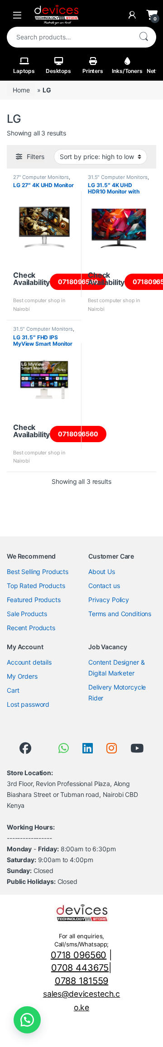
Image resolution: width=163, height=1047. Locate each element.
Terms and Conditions (119, 614)
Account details (29, 662)
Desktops (58, 71)
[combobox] (69, 37)
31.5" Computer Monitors (118, 177)
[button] (27, 1019)
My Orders (22, 676)
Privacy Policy (108, 599)
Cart (13, 690)
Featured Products (34, 599)
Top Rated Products (36, 585)
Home (21, 90)
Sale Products (27, 614)
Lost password (28, 704)
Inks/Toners (127, 71)
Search (143, 37)
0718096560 (78, 281)
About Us (101, 571)
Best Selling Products (37, 571)
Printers (92, 71)
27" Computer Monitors (41, 177)
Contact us (104, 585)
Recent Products (31, 628)
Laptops (24, 71)
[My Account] (132, 15)
